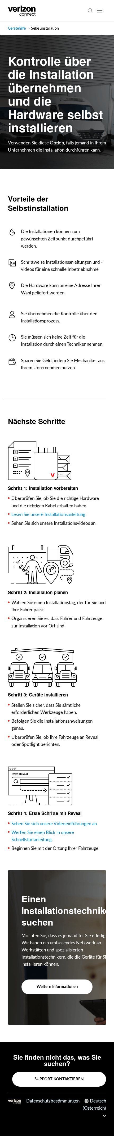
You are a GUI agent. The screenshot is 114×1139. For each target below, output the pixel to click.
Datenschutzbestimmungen (53, 1101)
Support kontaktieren (59, 1079)
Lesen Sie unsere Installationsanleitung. (48, 514)
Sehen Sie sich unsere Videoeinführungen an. (54, 824)
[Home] (22, 10)
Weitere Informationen (57, 987)
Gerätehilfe (17, 28)
